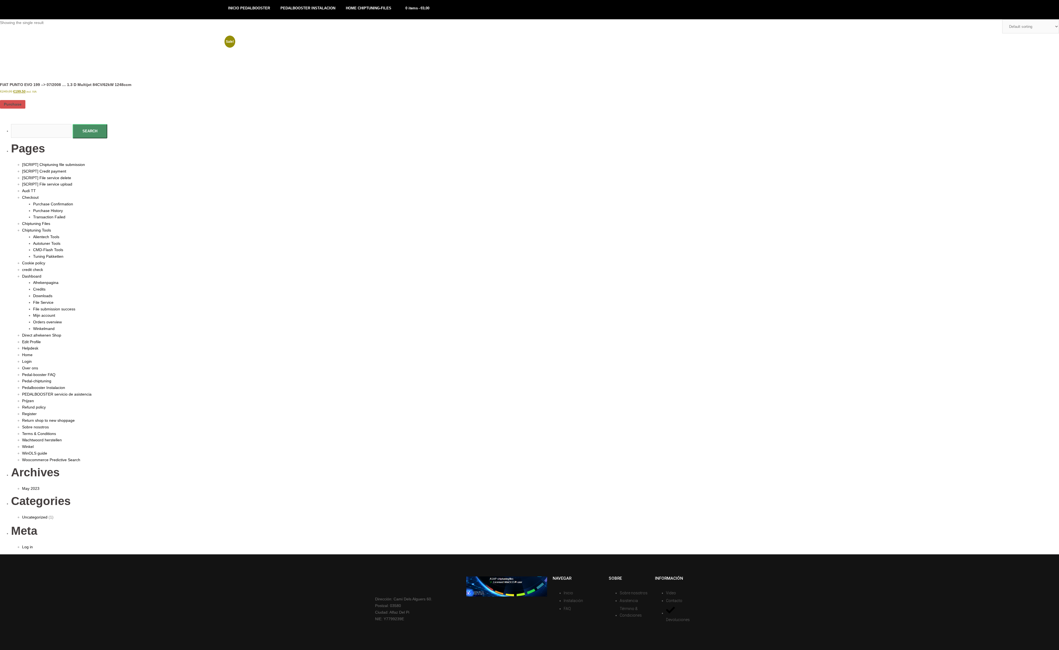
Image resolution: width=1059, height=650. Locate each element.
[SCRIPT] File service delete (46, 178)
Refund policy (34, 407)
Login (27, 361)
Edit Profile (31, 342)
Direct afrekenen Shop (41, 335)
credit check (32, 269)
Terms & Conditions (39, 433)
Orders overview (47, 322)
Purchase (13, 104)
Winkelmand (44, 328)
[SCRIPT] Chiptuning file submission (53, 164)
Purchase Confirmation (53, 204)
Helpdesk (30, 348)
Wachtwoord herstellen (42, 440)
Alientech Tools (46, 237)
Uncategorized (34, 517)
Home (27, 355)
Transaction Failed (49, 217)
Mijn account (44, 315)
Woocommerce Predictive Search (51, 460)
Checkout (30, 197)
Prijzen (28, 401)
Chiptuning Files (36, 223)
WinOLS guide (34, 453)
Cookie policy (33, 263)
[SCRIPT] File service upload (47, 184)
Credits (39, 289)
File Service (43, 302)
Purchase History (48, 210)
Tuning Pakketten (48, 256)
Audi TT (29, 191)
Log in (27, 547)
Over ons (30, 368)
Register (29, 414)
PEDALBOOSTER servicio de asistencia (57, 394)
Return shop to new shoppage (48, 420)
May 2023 (30, 488)
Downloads (42, 296)
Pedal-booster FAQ (38, 374)
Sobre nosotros (35, 427)
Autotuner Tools (46, 243)
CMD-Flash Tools (48, 250)
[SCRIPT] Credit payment (44, 171)
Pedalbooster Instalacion (43, 387)
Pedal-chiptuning (36, 381)
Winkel (28, 446)
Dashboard (31, 276)
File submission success (54, 309)
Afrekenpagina (45, 282)
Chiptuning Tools (36, 230)
